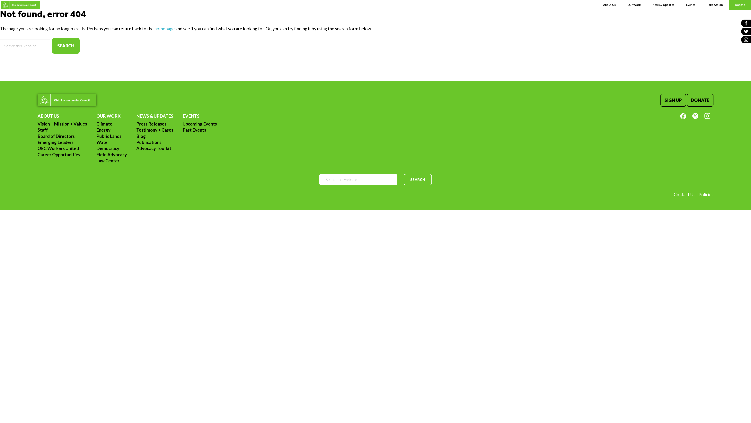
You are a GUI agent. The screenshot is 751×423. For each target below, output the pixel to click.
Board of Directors (56, 136)
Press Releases (151, 124)
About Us (48, 116)
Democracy (107, 148)
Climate (104, 124)
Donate (700, 100)
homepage (164, 28)
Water (102, 142)
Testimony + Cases (154, 130)
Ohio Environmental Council (20, 5)
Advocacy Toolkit (153, 148)
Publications (148, 142)
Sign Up (673, 100)
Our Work (108, 116)
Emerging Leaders (56, 142)
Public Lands (108, 136)
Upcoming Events (200, 124)
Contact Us (684, 194)
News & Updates (154, 116)
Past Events (194, 130)
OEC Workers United (58, 148)
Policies (706, 194)
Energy (103, 130)
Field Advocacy (111, 154)
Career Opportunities (59, 154)
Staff (43, 130)
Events (191, 116)
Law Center (107, 160)
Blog (141, 136)
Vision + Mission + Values (62, 124)
